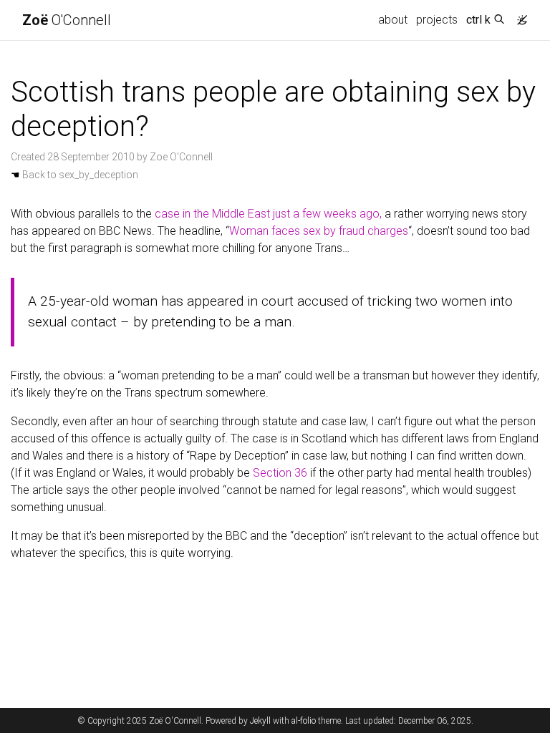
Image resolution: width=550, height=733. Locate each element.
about (392, 19)
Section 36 (280, 473)
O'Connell (66, 20)
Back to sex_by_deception (74, 174)
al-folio (303, 721)
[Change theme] (518, 16)
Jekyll (260, 721)
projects (437, 19)
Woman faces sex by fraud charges (318, 231)
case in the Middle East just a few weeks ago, (268, 213)
